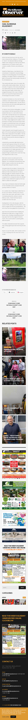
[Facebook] (10, 4)
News (4, 21)
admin (6, 30)
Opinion (7, 21)
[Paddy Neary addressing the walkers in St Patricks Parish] (12, 246)
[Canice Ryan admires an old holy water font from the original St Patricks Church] (14, 43)
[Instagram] (12, 4)
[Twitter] (14, 4)
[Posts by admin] (3, 30)
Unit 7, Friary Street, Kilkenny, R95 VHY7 (11, 666)
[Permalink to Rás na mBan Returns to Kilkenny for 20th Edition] (17, 602)
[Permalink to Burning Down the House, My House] (8, 602)
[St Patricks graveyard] (12, 260)
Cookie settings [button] (5, 716)
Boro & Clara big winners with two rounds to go (14, 1)
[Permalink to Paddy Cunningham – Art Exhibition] (23, 602)
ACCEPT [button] (13, 716)
